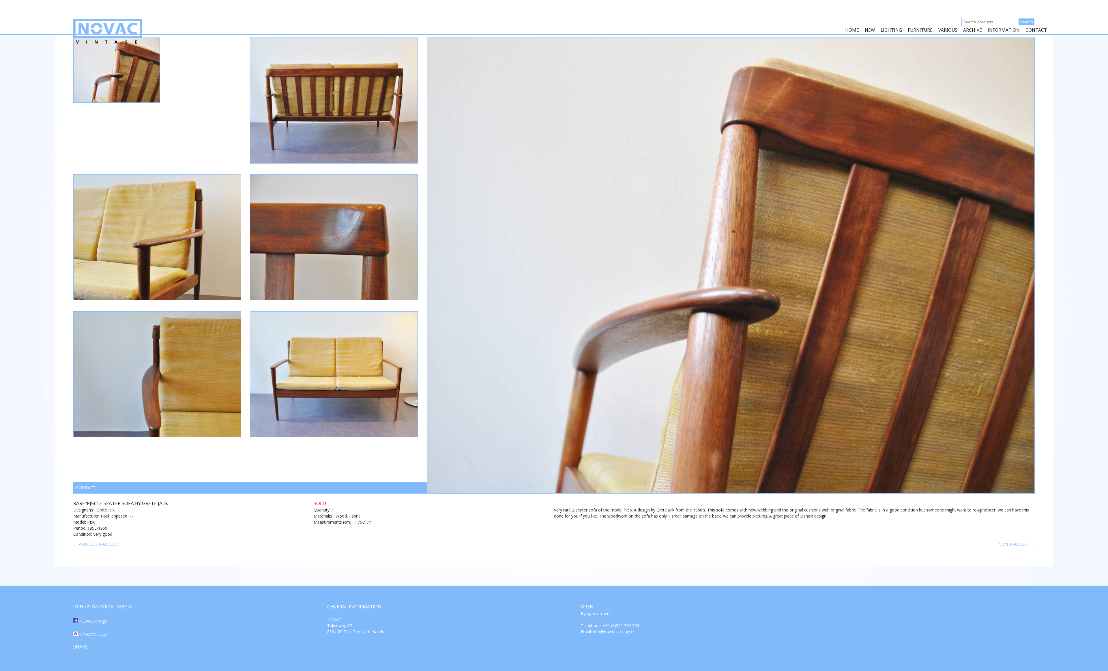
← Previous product (96, 544)
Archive (972, 30)
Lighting (891, 30)
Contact (1036, 30)
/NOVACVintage (92, 621)
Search (1026, 22)
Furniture (920, 30)
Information (1004, 30)
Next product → (1016, 544)
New (870, 30)
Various (947, 30)
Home (852, 30)
